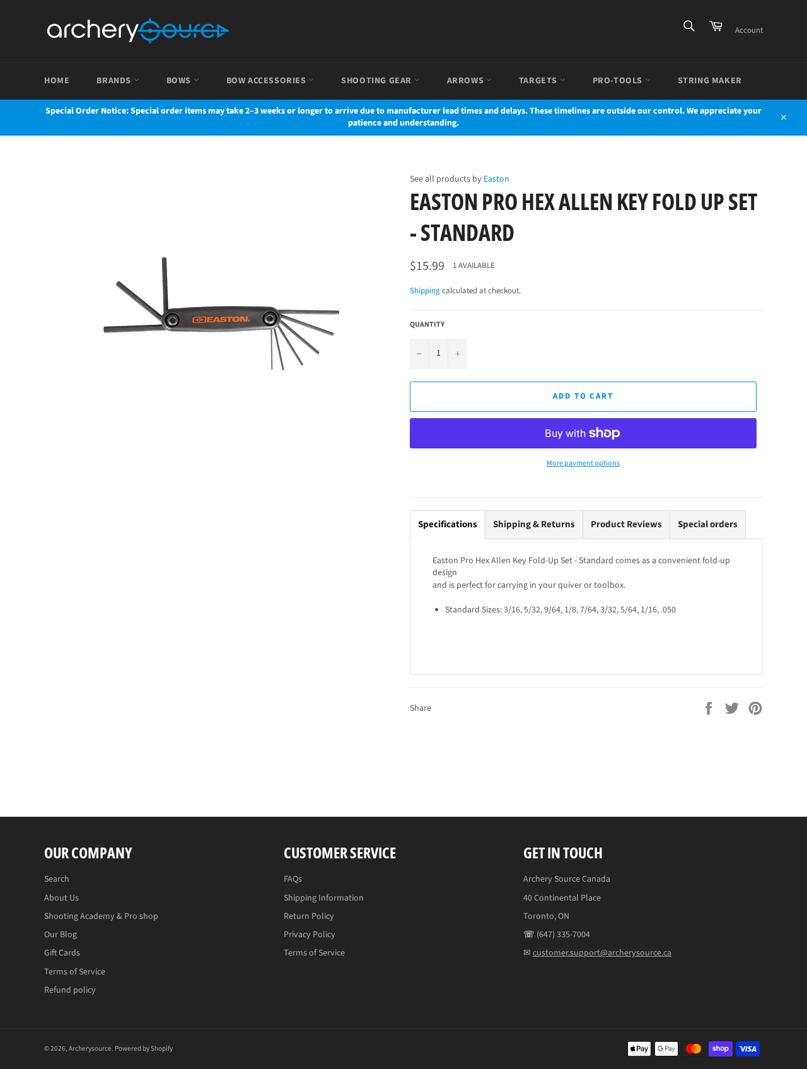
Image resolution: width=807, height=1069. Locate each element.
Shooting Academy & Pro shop (101, 916)
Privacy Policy (309, 934)
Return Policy (309, 916)
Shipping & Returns (534, 524)
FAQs (293, 879)
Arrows (466, 80)
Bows (180, 80)
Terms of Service (74, 972)
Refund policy (70, 990)
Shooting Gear (377, 80)
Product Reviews (626, 524)
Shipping (425, 290)
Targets (539, 80)
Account (749, 30)
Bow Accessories (267, 80)
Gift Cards (62, 953)
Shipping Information (324, 898)
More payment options (583, 464)
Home (56, 80)
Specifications (447, 524)
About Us (61, 898)
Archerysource (90, 1048)
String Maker (710, 80)
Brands (114, 80)
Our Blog (60, 934)
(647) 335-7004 (563, 934)
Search (56, 879)
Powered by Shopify (144, 1048)
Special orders (708, 524)
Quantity (427, 325)
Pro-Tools (619, 80)
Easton (496, 179)
